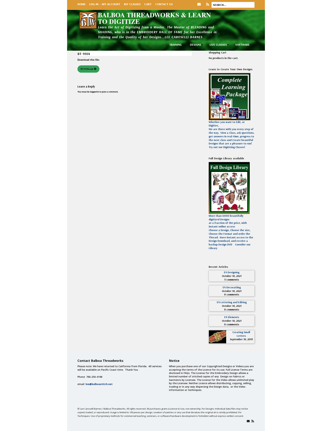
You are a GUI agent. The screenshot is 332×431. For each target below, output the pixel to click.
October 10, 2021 (231, 276)
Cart (148, 4)
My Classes (132, 4)
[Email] (248, 421)
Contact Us (164, 4)
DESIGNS (195, 44)
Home (81, 4)
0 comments (231, 294)
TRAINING (175, 44)
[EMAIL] (200, 4)
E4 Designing (231, 272)
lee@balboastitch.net (99, 384)
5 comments (231, 279)
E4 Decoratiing (232, 287)
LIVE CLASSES (218, 44)
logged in (94, 91)
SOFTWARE (242, 44)
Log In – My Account (104, 4)
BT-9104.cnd (87, 68)
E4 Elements (231, 317)
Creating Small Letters (241, 333)
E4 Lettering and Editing (232, 302)
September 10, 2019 (241, 339)
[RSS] (207, 4)
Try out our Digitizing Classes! (227, 147)
